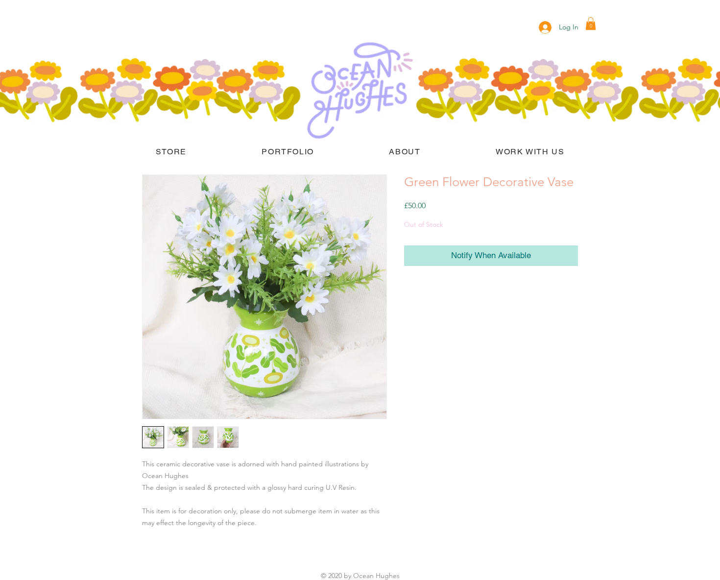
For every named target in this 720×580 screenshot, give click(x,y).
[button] (590, 23)
